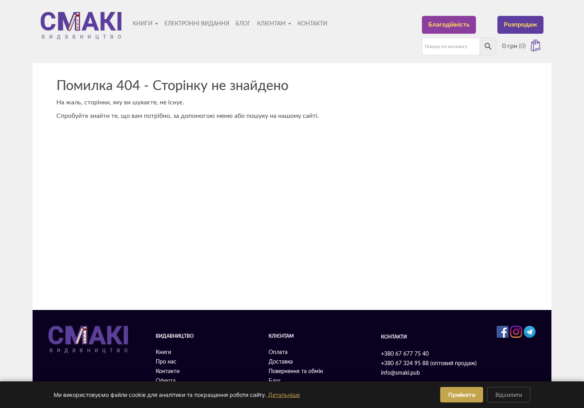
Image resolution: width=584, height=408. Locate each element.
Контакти (312, 24)
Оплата (278, 352)
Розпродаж (520, 24)
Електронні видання (196, 24)
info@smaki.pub (400, 373)
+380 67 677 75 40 (405, 354)
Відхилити (508, 394)
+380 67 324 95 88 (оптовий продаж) (429, 363)
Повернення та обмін (296, 371)
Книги (143, 24)
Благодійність (449, 24)
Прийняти (461, 394)
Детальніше (284, 394)
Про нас (166, 362)
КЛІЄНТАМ (272, 24)
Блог (243, 24)
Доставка (281, 362)
